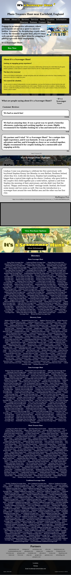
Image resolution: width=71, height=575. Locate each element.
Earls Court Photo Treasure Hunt (53, 441)
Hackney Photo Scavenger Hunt (13, 273)
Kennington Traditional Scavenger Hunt (19, 502)
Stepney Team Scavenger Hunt (58, 402)
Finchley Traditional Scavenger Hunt (16, 483)
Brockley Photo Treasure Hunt (45, 449)
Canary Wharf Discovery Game (57, 339)
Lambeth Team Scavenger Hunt (17, 402)
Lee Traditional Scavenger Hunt (29, 513)
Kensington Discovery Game (30, 356)
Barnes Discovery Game (16, 336)
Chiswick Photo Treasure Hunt (41, 438)
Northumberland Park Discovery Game (35, 339)
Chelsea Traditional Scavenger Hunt (55, 518)
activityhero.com (37, 549)
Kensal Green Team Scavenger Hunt (41, 375)
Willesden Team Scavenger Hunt (57, 370)
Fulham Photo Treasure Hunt (22, 446)
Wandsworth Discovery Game (24, 323)
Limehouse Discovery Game (35, 322)
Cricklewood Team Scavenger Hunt (42, 411)
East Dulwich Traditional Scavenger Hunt (26, 529)
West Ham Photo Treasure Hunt (37, 428)
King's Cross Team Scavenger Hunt (19, 375)
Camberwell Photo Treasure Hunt (48, 457)
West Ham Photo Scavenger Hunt (18, 297)
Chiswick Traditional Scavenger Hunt (31, 499)
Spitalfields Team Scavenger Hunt (57, 408)
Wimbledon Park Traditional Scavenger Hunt (27, 504)
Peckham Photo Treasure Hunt (50, 433)
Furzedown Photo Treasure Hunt (56, 432)
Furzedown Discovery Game (24, 355)
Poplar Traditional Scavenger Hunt (36, 500)
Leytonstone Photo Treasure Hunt (24, 469)
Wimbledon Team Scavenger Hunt (18, 377)
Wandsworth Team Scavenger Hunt (35, 408)
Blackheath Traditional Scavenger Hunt (51, 529)
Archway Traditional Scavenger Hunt (51, 540)
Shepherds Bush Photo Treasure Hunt (56, 453)
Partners (33, 22)
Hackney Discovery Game (47, 353)
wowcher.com (10, 553)
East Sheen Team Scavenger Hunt (14, 408)
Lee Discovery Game (39, 347)
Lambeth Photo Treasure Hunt (29, 472)
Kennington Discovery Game (30, 341)
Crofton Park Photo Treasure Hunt (14, 463)
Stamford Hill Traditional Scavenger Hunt (28, 525)
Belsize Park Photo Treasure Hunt (13, 453)
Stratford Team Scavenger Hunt (32, 380)
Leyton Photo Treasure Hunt (17, 461)
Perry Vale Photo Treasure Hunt (41, 460)
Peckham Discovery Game (41, 364)
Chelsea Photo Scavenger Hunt (44, 304)
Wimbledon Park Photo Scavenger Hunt (49, 303)
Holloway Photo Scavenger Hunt (23, 284)
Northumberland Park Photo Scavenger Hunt (36, 273)
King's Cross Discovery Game (32, 362)
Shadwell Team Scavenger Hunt (29, 394)
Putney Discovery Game (29, 344)
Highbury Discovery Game (47, 320)
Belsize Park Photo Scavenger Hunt (26, 312)
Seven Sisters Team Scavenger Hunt (44, 391)
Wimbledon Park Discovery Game (38, 325)
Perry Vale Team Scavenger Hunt (44, 400)
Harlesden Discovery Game (17, 322)
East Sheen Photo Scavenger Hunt (15, 270)
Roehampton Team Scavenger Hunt (15, 405)
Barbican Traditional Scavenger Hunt (33, 518)
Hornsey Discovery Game (49, 350)
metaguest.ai (25, 549)
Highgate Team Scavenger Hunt (13, 378)
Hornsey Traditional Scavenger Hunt (35, 530)
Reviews (25, 19)
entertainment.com (14, 549)
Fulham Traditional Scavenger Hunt (50, 513)
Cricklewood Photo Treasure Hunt (35, 432)
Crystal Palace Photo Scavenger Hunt (56, 264)
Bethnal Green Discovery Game (40, 331)
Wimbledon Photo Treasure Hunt (43, 450)
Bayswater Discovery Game (59, 337)
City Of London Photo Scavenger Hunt (47, 308)
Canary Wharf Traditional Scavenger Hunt (55, 499)
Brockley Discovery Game (30, 353)
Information (61, 19)
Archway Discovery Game (59, 361)
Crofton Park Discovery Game (56, 342)
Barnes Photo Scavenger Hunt (47, 312)
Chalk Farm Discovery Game (49, 359)
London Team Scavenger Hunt (56, 403)
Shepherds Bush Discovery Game (14, 330)
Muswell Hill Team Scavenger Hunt (45, 388)
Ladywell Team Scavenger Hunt (27, 386)
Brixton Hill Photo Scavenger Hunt (40, 314)
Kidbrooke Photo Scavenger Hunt (28, 289)
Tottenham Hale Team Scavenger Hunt (35, 378)
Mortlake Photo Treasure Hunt (52, 455)
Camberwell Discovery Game (37, 333)
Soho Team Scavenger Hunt (51, 385)
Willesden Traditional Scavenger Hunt (43, 502)
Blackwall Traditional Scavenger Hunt (54, 533)
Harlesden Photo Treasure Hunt (26, 474)
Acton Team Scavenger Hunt (38, 377)
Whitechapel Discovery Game (17, 345)
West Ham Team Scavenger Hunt (14, 410)
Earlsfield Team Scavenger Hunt (57, 378)
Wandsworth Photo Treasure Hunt (49, 472)
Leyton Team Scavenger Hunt (24, 414)
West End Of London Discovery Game (36, 352)
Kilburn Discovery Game (45, 334)
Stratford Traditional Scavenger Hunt (15, 505)
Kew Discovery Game (47, 341)
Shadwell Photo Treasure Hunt (33, 466)
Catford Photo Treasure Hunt (52, 447)
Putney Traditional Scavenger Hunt (14, 494)
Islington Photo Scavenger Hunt (19, 300)
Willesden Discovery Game (52, 330)
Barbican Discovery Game (12, 320)
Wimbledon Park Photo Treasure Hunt (38, 461)
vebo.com (47, 549)
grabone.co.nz (49, 555)
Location (50, 19)
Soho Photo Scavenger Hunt (25, 304)
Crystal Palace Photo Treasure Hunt (24, 471)
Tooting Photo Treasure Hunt (58, 446)
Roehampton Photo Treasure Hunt (13, 466)
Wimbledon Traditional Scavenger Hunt (42, 510)
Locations (35, 563)
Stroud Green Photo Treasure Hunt (37, 452)
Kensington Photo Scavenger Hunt (39, 297)
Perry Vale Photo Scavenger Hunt (24, 283)
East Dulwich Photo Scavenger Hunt (38, 298)
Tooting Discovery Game (34, 345)
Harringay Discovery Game (58, 325)
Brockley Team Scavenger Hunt (25, 399)
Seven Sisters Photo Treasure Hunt (35, 464)
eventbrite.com (32, 553)
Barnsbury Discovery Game (24, 328)
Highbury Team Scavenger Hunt (36, 405)
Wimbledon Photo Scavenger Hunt (55, 293)
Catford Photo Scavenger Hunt (46, 281)
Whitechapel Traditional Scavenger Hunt (27, 540)
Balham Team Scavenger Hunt (32, 395)
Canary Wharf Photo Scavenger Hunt (25, 311)
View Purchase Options (35, 231)
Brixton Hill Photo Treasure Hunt (37, 439)
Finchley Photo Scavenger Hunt (14, 272)
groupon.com (21, 553)
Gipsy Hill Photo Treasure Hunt (53, 466)
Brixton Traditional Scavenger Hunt (32, 522)
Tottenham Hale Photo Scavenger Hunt (50, 289)
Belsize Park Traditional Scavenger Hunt (21, 532)
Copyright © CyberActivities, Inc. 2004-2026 (61, 571)
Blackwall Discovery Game (13, 353)
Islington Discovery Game (41, 328)
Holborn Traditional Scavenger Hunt (19, 485)
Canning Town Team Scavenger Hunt (45, 389)
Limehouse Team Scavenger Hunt (46, 420)
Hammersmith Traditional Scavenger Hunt (33, 508)
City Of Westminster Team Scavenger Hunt (36, 383)
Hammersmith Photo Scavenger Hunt (45, 284)
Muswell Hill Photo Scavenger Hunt (14, 301)
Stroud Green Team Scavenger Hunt (29, 381)
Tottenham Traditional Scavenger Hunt (25, 507)
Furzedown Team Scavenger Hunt (20, 411)
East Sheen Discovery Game (14, 359)
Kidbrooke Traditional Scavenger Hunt (25, 511)
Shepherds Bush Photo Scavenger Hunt (21, 275)
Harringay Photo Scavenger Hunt (56, 265)
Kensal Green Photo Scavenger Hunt (34, 290)
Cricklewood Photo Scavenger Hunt (46, 276)
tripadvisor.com (63, 553)
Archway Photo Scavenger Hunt (41, 267)
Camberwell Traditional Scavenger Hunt (15, 524)
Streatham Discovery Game (12, 341)
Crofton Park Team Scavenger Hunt (24, 392)
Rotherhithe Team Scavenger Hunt (25, 420)
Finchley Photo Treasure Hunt (34, 442)
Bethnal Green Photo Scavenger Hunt (15, 292)
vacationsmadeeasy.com (14, 551)
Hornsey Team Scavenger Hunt (45, 416)
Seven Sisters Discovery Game (13, 339)
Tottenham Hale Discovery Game (37, 342)
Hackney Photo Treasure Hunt (13, 447)
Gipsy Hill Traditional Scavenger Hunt (39, 538)
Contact (42, 22)
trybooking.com (60, 555)
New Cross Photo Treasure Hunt (28, 444)
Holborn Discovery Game (41, 355)
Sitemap (35, 566)
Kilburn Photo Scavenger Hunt (34, 293)
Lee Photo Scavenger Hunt (45, 309)
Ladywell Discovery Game (53, 322)
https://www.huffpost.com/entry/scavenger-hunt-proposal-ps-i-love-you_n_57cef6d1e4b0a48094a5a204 (41, 199)
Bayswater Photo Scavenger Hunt (44, 275)
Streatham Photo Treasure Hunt (44, 469)
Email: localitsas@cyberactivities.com (35, 568)
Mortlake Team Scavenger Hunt (13, 406)
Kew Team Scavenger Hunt (51, 395)
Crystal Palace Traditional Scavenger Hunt (54, 504)
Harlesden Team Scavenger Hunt (46, 397)
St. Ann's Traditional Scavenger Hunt (19, 510)
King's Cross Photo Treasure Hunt (27, 435)
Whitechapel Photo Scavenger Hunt (15, 265)
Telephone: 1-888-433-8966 (7, 571)
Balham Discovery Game (55, 347)
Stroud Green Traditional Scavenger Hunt (48, 491)
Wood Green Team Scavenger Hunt (47, 386)
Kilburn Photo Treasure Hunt (13, 441)
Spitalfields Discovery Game (22, 337)
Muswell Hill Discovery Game (23, 347)
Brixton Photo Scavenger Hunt (52, 301)
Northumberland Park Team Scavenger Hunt (49, 392)
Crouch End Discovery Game (41, 337)
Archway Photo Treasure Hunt (17, 439)
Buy (49, 22)
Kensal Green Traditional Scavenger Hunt (40, 490)
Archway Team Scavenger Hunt (23, 391)
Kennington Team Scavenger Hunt (46, 417)
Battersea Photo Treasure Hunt (23, 475)
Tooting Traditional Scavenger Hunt (54, 488)
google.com (38, 555)
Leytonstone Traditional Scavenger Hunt (15, 538)
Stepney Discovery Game (58, 328)
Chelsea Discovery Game (13, 356)
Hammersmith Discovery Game (56, 333)
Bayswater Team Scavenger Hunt (44, 414)
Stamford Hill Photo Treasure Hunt (32, 441)
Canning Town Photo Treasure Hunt (16, 428)
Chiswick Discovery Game (16, 352)
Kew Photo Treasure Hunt (40, 446)
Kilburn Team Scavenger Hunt (12, 380)
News (42, 19)
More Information (35, 248)
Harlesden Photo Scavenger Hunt (26, 281)
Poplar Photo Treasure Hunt (48, 467)
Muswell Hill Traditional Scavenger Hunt (47, 497)
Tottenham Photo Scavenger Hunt (55, 290)
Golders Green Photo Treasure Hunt (49, 435)
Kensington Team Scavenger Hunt (33, 406)
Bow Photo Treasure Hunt (58, 461)
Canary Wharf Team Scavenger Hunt (36, 410)
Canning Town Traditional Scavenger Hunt (41, 524)
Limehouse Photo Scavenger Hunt (34, 264)
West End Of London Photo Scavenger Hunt (17, 267)
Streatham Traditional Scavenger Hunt (16, 535)
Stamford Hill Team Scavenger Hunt (16, 403)
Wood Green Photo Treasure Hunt (13, 433)
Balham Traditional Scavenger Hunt (14, 500)
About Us (15, 19)
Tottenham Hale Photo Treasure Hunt (27, 458)
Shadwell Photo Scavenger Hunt (25, 308)
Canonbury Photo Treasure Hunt (54, 442)
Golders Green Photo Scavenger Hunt (14, 295)
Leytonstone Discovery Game (41, 361)
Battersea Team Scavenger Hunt (14, 370)
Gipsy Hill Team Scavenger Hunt (32, 385)
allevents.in (42, 553)
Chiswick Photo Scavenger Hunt (25, 276)
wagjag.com (49, 551)
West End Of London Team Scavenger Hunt (52, 394)
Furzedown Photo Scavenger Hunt (45, 279)
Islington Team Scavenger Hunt (13, 395)
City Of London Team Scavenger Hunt (38, 374)
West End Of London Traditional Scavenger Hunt (40, 519)
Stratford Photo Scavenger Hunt (44, 278)
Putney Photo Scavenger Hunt (15, 262)
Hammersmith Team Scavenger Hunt (35, 370)
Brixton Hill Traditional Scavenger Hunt (53, 525)
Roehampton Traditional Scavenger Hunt (48, 521)
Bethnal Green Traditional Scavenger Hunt (28, 536)
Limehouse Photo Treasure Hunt (32, 447)
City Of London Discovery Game (52, 362)
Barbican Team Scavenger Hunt (24, 389)
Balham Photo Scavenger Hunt (56, 270)
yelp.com (29, 555)
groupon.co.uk (37, 557)
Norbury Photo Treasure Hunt (13, 430)
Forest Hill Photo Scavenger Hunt (26, 309)
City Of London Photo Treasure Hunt (36, 463)
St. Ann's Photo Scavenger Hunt (25, 278)
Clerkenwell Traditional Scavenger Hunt (17, 527)
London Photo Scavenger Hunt (36, 292)
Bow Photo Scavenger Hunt (34, 301)
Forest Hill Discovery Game (59, 331)
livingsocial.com (60, 551)
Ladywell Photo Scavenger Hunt (47, 311)
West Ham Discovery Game (58, 355)
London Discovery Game (31, 359)
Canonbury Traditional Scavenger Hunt (32, 493)
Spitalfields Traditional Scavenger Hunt (34, 515)
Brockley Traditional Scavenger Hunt (37, 494)
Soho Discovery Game (29, 334)
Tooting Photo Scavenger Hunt (37, 268)
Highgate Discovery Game (13, 344)
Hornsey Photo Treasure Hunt (26, 477)
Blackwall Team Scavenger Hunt (25, 416)
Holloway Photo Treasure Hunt (42, 475)
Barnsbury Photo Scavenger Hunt (56, 272)
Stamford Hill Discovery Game (18, 325)
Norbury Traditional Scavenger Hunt (16, 490)
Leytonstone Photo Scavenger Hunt (57, 292)
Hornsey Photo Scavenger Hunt (17, 298)
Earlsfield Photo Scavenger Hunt (15, 293)
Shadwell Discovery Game (18, 342)
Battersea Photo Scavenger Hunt (25, 279)
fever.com (20, 555)
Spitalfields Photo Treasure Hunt (15, 464)
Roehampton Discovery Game (50, 327)
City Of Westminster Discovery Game (16, 333)
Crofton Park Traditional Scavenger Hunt (20, 496)
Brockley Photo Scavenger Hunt (13, 264)
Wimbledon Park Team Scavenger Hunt (56, 406)
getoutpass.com (29, 551)
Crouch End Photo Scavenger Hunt (45, 283)
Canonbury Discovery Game (23, 361)
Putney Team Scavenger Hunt (58, 383)
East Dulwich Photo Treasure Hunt (26, 436)
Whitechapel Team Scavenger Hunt (26, 419)
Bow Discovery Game (33, 350)
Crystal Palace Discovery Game (58, 352)
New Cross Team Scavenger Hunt (37, 402)
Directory (24, 22)
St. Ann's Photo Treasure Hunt (26, 449)
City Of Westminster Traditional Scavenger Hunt (43, 541)
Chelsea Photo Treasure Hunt (23, 438)
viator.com (11, 555)
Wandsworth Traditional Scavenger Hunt (53, 536)
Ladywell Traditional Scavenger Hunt (41, 527)
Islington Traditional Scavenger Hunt (24, 491)
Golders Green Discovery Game (43, 323)
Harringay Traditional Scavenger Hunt (48, 511)
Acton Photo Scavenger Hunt (38, 300)
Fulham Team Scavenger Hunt (36, 372)
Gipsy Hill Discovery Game (45, 348)
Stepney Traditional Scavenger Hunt (47, 486)
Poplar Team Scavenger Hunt (56, 372)
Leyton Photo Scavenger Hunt (56, 300)
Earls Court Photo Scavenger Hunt (24, 286)
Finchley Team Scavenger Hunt (26, 397)
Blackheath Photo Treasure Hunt (32, 455)
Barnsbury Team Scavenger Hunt (57, 405)
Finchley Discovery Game (32, 336)
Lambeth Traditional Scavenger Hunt (49, 516)
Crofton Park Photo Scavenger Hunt (25, 306)
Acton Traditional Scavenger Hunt (32, 533)
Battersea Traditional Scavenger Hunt (56, 493)
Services (34, 19)
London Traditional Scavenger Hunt (55, 522)
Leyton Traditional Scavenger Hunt (23, 497)
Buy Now (12, 48)
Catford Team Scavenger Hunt (51, 380)
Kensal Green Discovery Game (12, 362)
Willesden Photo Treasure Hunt (56, 464)
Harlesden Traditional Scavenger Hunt (39, 535)
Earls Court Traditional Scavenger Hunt (38, 505)
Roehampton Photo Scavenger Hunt (37, 295)
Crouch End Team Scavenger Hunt (24, 413)
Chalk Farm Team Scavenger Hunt (25, 417)
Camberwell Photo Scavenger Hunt (35, 262)
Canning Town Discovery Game (51, 336)
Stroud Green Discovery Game (49, 356)
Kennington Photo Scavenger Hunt (36, 270)
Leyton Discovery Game (32, 327)
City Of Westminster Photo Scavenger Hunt (26, 287)
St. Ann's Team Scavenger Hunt (37, 403)
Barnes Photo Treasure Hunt (18, 452)
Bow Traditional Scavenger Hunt (37, 483)
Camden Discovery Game (46, 344)
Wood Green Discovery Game (34, 330)
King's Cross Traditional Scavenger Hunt (45, 496)
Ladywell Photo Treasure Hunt (57, 439)
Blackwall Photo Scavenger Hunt (57, 268)
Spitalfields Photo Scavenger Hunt (49, 287)
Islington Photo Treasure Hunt (56, 428)
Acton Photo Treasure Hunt (57, 452)
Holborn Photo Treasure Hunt (47, 444)
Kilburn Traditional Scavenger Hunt (25, 521)
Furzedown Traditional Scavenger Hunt (49, 507)
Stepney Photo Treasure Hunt (32, 430)
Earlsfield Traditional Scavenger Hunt (24, 486)
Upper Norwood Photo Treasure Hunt (47, 477)
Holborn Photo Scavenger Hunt (36, 265)
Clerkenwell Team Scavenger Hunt (15, 374)
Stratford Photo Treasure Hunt (13, 455)
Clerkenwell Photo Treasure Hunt (47, 436)
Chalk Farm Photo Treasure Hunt (22, 450)
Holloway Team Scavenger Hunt (24, 388)
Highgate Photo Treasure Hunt (30, 467)
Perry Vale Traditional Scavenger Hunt (41, 485)
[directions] (35, 240)
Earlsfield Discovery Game (22, 331)
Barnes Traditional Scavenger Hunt (32, 488)
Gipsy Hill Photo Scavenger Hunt (27, 303)
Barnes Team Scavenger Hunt (12, 385)
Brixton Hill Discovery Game (57, 358)
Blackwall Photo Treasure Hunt (46, 474)
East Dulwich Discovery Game (14, 327)
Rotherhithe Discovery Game (27, 348)
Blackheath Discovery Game (29, 320)
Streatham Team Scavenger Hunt (45, 413)
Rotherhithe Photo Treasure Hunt (27, 457)
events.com (52, 553)
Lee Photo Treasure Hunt (32, 433)
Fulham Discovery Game (40, 358)
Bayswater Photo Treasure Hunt (51, 430)
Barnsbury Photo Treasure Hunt (57, 463)
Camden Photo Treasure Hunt (47, 458)
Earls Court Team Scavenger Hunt (23, 400)
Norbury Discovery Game (23, 358)
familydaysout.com (59, 549)
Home (7, 19)
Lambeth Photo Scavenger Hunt (46, 306)
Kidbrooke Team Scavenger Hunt (51, 381)
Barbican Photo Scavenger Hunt (17, 268)
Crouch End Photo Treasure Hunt (34, 453)
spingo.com (39, 551)
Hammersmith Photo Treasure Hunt (46, 471)
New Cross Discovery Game (17, 350)
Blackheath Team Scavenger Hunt (16, 372)
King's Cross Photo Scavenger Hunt (47, 286)
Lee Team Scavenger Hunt (45, 419)
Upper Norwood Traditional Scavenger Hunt (46, 532)
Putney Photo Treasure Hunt (22, 460)
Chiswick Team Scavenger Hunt (46, 399)
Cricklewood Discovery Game (52, 345)
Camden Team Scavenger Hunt (57, 377)
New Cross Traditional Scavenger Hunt (26, 516)
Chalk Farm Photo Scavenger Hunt (35, 272)
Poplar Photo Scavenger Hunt (56, 262)
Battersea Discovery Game (13, 334)
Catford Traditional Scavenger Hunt (14, 519)
